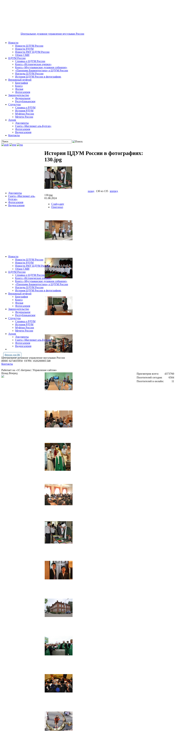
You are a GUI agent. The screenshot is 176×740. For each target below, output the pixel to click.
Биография (21, 82)
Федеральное (22, 98)
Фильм (19, 89)
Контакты (14, 135)
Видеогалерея (23, 132)
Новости (13, 42)
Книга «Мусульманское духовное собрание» (41, 67)
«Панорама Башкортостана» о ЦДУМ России (41, 70)
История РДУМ (24, 110)
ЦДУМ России (17, 58)
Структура (14, 104)
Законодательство (18, 95)
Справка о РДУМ (25, 107)
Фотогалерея (22, 92)
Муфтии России (24, 113)
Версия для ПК (12, 355)
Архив (12, 119)
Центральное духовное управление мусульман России (52, 33)
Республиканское (25, 101)
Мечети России (24, 116)
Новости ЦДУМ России (29, 45)
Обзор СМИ (22, 55)
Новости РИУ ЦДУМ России (32, 51)
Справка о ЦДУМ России (30, 61)
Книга (19, 85)
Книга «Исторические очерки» (33, 64)
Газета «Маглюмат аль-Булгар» (33, 126)
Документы (22, 123)
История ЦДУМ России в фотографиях (38, 76)
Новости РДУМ (24, 48)
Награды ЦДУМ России (29, 73)
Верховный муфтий (19, 79)
